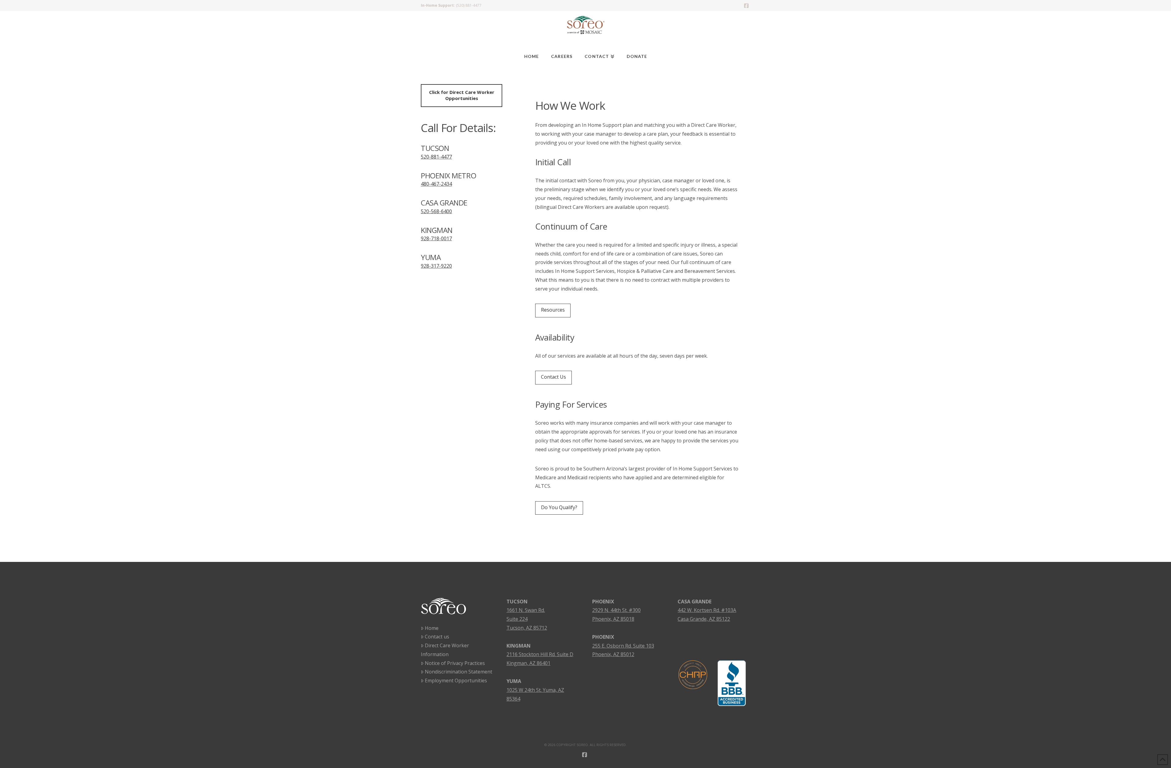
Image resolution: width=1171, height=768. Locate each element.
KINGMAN (519, 645)
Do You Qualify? (559, 507)
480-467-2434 (436, 183)
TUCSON (517, 601)
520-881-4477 (436, 156)
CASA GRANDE (694, 601)
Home (432, 628)
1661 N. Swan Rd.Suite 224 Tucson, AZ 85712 (527, 619)
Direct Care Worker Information (445, 650)
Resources (553, 309)
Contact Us (553, 376)
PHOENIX (603, 601)
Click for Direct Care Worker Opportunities (461, 95)
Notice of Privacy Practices (455, 663)
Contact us (437, 636)
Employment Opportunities (456, 680)
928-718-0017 (436, 238)
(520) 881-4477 (469, 5)
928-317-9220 (436, 266)
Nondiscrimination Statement (458, 671)
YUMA (514, 681)
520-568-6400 (436, 211)
